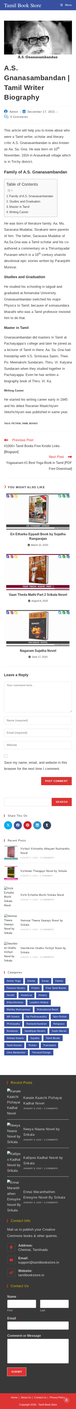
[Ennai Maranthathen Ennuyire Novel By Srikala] (14, 1196)
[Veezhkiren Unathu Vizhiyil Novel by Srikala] (11, 952)
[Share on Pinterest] (28, 825)
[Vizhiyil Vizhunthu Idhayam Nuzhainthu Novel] (11, 853)
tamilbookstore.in (31, 1275)
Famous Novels (16, 988)
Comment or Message (25, 1335)
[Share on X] (8, 825)
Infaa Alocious (15, 1002)
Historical (26, 995)
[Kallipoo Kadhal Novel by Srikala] (14, 1162)
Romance (12, 1031)
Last (42, 1310)
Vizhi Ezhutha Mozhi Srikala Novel (42, 894)
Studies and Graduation (24, 201)
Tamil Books (29, 423)
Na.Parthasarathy (36, 1016)
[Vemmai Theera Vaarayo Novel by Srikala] (11, 924)
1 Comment (46, 876)
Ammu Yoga (14, 980)
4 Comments (51, 1202)
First (10, 1310)
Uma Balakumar (16, 1052)
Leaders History (39, 1002)
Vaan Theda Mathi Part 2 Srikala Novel (38, 594)
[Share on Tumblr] (47, 825)
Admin (14, 111)
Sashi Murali (59, 1031)
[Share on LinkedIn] (37, 825)
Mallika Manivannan (18, 1009)
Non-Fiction (60, 1016)
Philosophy (13, 1023)
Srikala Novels (15, 1038)
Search (62, 802)
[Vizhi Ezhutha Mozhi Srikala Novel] (11, 897)
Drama (31, 980)
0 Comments (19, 116)
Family (59, 980)
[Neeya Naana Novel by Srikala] (14, 1134)
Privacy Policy (57, 1397)
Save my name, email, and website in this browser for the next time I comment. (35, 766)
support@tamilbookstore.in (38, 1262)
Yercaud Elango (41, 1052)
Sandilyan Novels (35, 1031)
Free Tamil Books (56, 988)
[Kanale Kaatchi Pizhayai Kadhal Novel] (14, 1102)
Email (12, 1318)
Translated (49, 1045)
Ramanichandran (36, 1023)
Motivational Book (47, 1009)
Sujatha (35, 1038)
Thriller (32, 1045)
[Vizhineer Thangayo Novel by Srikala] (11, 873)
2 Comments (51, 1140)
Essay (45, 980)
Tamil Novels (14, 1045)
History (43, 995)
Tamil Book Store (22, 5)
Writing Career (18, 212)
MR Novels (13, 1016)
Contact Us (40, 1397)
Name (12, 1296)
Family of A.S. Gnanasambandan (31, 196)
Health (10, 995)
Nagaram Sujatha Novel (38, 650)
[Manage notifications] (66, 1400)
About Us (26, 1397)
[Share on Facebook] (18, 825)
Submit (16, 1371)
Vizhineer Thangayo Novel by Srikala (43, 871)
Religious (59, 1023)
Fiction (16, 423)
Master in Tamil (19, 206)
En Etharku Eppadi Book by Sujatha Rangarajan (38, 536)
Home (14, 1397)
